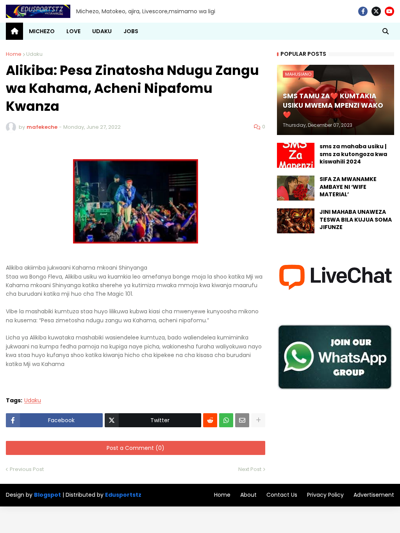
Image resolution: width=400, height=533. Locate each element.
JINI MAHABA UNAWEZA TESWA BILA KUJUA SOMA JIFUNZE (356, 219)
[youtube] (389, 11)
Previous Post (27, 469)
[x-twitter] (376, 11)
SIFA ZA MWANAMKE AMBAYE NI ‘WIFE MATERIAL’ (348, 187)
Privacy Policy (325, 495)
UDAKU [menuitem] (102, 31)
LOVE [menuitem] (73, 31)
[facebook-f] (363, 11)
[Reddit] (210, 420)
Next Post (249, 469)
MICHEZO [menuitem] (42, 31)
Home (13, 54)
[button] (385, 31)
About (248, 495)
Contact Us (281, 495)
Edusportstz (123, 495)
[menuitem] (14, 31)
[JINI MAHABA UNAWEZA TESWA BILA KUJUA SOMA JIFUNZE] (295, 220)
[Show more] (258, 420)
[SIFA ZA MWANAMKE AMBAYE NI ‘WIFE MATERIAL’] (295, 188)
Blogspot (47, 495)
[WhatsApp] (226, 420)
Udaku (34, 54)
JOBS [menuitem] (130, 31)
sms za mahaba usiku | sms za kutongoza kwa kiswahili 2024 (353, 154)
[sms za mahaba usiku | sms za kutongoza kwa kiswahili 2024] (295, 155)
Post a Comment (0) (135, 448)
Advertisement (374, 495)
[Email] (242, 420)
